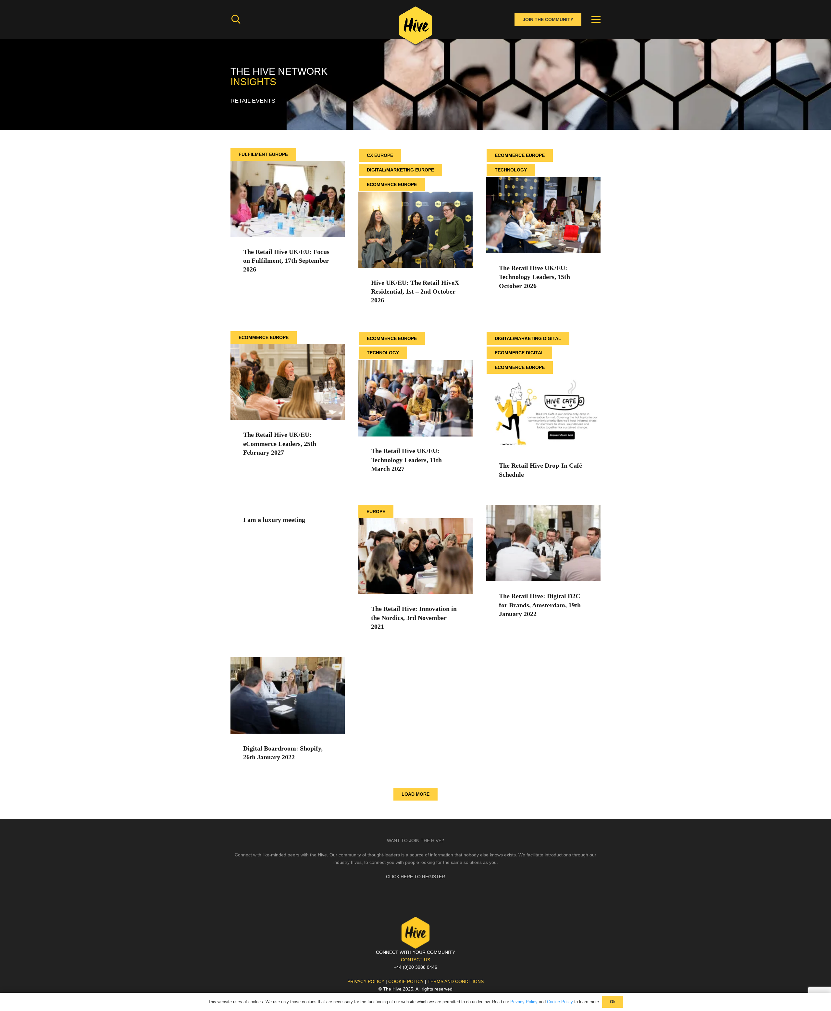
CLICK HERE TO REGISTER (415, 876)
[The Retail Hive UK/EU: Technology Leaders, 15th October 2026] (543, 180)
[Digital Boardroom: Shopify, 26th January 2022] (287, 660)
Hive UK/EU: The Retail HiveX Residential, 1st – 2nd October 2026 (415, 291)
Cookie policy (406, 981)
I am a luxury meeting (274, 519)
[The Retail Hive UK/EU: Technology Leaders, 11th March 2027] (415, 363)
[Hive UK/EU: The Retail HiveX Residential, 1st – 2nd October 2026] (415, 195)
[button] (236, 19)
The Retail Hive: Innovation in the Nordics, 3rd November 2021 (414, 617)
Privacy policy (365, 981)
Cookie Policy (560, 1001)
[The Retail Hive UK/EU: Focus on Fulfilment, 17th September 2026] (287, 164)
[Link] (415, 27)
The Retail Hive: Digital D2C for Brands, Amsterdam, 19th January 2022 (540, 605)
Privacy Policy (524, 1001)
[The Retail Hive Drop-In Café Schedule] (543, 378)
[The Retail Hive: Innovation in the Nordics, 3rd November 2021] (415, 521)
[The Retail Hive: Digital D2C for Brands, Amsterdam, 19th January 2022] (543, 509)
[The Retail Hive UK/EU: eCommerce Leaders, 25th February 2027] (287, 347)
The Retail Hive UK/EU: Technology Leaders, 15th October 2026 (534, 277)
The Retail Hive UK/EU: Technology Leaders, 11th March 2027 (406, 460)
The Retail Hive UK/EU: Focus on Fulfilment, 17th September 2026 (286, 260)
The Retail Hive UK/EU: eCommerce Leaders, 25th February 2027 (279, 443)
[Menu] (596, 19)
